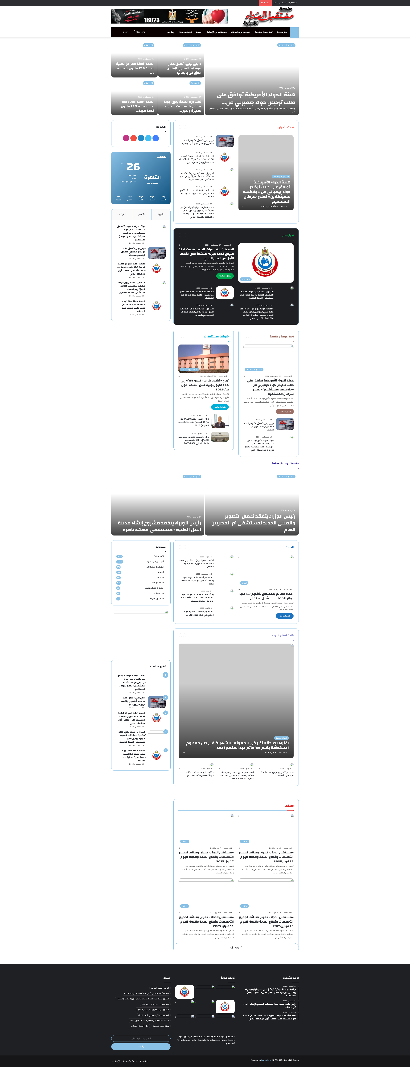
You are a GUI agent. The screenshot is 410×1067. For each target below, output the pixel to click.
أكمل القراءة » (225, 276)
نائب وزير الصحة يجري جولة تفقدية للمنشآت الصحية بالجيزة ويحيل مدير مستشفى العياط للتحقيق (197, 176)
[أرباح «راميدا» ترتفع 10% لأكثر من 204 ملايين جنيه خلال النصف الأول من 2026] (220, 421)
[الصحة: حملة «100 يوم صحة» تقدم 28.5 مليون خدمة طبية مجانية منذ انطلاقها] (225, 191)
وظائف (170, 32)
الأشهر (141, 214)
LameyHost (266, 1060)
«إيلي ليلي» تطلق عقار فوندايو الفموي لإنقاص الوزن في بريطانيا (184, 68)
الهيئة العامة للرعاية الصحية (157, 1020)
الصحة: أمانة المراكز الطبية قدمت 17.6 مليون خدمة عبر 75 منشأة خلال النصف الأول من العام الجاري (196, 159)
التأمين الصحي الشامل (160, 988)
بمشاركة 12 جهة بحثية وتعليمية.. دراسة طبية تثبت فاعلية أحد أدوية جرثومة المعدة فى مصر (197, 598)
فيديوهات (159, 593)
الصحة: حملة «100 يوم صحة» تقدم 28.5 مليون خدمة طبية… (137, 106)
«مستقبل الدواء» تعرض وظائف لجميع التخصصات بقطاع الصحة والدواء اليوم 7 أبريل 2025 (206, 856)
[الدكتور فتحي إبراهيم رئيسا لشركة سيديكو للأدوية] (292, 764)
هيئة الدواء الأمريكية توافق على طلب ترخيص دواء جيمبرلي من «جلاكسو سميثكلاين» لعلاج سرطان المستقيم (270, 387)
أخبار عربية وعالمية (264, 32)
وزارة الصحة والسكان (139, 1026)
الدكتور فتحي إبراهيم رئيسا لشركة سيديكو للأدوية (277, 774)
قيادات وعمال (185, 32)
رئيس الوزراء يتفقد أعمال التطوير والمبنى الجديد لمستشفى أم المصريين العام (253, 523)
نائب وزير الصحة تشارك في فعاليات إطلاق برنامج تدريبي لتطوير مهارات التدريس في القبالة (197, 312)
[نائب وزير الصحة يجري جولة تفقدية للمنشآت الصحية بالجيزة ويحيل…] (181, 96)
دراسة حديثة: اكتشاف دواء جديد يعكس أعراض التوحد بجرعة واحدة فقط (197, 581)
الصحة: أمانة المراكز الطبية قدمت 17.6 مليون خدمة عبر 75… (134, 68)
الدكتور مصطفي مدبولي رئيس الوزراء (153, 1015)
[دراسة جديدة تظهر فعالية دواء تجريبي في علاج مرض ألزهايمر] (232, 608)
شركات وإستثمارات (240, 32)
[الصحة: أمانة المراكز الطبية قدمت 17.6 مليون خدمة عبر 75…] (134, 58)
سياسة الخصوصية (130, 1061)
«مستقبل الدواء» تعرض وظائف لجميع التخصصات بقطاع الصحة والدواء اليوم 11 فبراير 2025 (206, 921)
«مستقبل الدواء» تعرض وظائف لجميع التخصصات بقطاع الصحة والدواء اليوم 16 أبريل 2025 (266, 856)
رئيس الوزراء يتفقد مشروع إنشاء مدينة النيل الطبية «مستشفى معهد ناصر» (159, 526)
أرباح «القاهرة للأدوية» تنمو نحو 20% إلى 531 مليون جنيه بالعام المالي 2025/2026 (193, 440)
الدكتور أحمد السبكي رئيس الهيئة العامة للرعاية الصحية (146, 993)
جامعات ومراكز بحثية (217, 32)
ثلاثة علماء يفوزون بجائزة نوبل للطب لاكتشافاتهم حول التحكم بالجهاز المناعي (196, 563)
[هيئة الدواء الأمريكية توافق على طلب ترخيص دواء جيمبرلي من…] (252, 77)
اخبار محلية (282, 32)
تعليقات (122, 214)
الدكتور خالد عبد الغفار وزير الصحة (155, 1004)
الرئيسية (144, 1061)
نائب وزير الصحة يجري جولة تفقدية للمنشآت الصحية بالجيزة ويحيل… (182, 106)
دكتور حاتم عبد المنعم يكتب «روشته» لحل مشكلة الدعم (200, 774)
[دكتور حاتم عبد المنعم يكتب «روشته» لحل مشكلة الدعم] (212, 764)
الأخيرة (161, 214)
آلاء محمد (284, 206)
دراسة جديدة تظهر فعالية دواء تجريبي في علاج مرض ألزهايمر (199, 613)
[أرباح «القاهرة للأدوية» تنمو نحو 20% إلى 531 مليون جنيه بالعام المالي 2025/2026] (220, 437)
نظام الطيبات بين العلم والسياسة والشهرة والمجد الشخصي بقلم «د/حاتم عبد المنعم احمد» (237, 775)
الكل (273, 127)
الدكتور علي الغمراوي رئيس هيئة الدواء (152, 1009)
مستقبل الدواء (157, 598)
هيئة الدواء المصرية (161, 1026)
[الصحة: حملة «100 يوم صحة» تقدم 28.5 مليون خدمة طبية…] (134, 96)
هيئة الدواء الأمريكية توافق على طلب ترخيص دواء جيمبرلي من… (256, 98)
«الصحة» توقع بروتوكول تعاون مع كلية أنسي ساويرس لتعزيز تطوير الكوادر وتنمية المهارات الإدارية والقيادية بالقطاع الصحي (197, 212)
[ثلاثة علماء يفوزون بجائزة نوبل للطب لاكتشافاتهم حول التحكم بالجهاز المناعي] (232, 556)
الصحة (199, 32)
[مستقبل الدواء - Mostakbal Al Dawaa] (269, 17)
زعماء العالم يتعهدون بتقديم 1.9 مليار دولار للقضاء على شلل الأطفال (266, 596)
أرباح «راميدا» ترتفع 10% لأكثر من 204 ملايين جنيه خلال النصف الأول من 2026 (193, 422)
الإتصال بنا (116, 1061)
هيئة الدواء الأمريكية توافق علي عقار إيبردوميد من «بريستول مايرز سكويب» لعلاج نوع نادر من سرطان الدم (259, 445)
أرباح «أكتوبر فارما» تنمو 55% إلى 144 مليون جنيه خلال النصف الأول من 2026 (205, 384)
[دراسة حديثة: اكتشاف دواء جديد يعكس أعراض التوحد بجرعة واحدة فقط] (232, 574)
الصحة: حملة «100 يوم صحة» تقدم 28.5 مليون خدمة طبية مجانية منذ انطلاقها (197, 193)
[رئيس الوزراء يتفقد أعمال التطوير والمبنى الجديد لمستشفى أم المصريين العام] (252, 503)
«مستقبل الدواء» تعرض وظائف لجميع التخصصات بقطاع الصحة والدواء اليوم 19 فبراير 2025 (266, 921)
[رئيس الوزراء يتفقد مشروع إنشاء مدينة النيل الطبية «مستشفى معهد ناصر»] (157, 503)
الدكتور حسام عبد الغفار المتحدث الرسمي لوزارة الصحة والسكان (143, 999)
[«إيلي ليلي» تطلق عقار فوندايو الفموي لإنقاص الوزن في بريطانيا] (181, 58)
